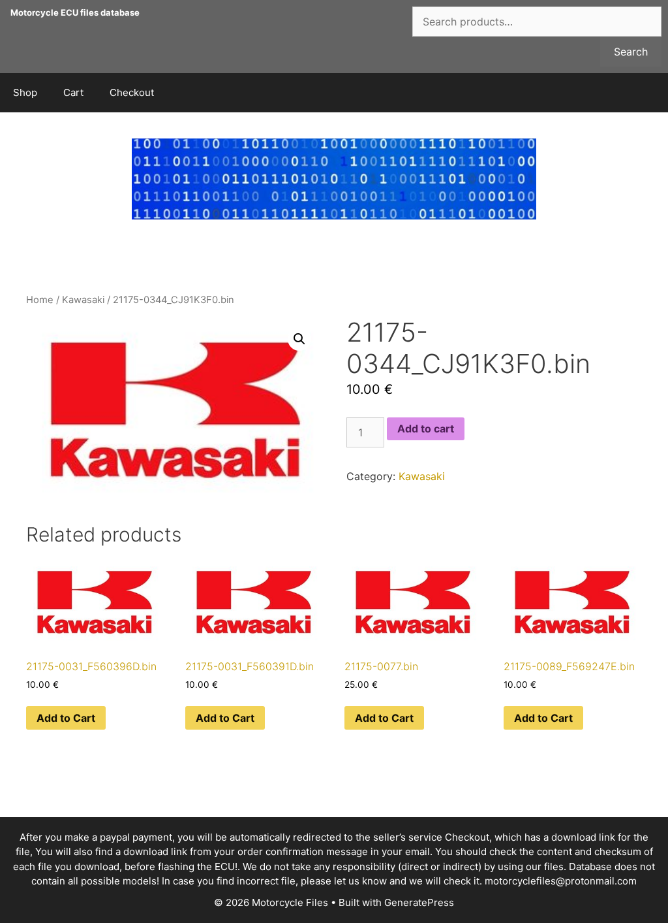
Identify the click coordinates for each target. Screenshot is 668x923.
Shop (25, 92)
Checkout (132, 92)
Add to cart (425, 428)
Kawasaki (83, 300)
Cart (73, 92)
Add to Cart (66, 717)
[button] (299, 339)
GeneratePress (419, 902)
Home (39, 300)
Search (631, 51)
